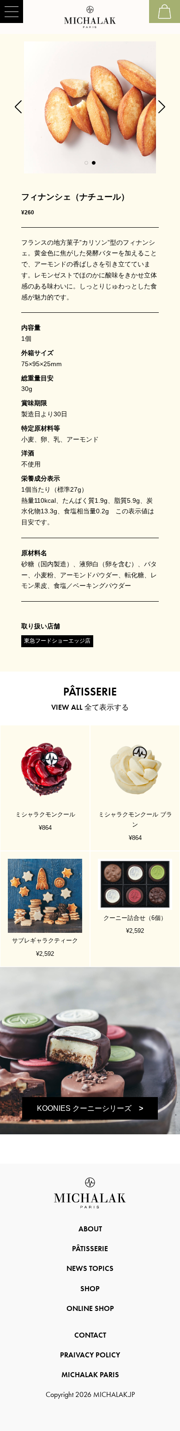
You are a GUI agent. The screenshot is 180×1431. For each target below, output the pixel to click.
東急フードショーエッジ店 (57, 641)
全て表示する (90, 707)
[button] (86, 163)
